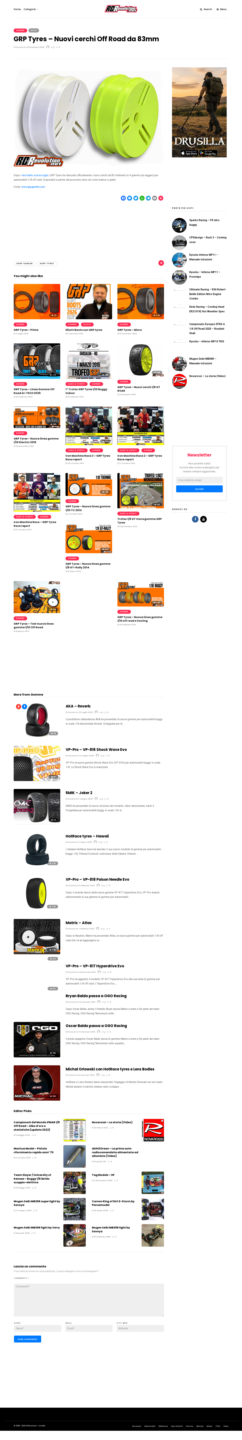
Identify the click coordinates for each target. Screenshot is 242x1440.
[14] (37, 823)
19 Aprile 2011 (99, 1161)
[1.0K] (140, 605)
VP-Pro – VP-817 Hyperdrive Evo (95, 966)
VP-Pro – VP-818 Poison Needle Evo (97, 879)
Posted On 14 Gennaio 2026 (81, 1002)
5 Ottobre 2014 (23, 1157)
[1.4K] (37, 910)
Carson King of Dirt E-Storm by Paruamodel (113, 1203)
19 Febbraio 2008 (101, 1236)
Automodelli (150, 1426)
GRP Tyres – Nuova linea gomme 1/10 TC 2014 (88, 508)
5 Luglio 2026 (21, 333)
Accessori (136, 1426)
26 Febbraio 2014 (127, 624)
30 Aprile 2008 (100, 1210)
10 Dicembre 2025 (128, 333)
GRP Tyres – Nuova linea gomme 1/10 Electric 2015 (36, 440)
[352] (37, 1099)
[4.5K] (140, 318)
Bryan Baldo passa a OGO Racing (96, 995)
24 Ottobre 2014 (75, 463)
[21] (37, 780)
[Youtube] (203, 519)
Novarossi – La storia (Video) (112, 1122)
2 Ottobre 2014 (74, 514)
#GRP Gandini (24, 263)
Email (68, 1323)
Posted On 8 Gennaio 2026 (80, 1075)
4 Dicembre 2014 (127, 394)
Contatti (42, 1426)
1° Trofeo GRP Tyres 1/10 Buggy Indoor (86, 391)
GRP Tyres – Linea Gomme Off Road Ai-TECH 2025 (34, 391)
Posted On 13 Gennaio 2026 (81, 1032)
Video (226, 1426)
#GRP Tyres (47, 263)
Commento (21, 1278)
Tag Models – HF (103, 1175)
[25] (37, 318)
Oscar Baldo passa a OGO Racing (96, 1025)
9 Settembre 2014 (128, 526)
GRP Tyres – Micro (129, 330)
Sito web (122, 1323)
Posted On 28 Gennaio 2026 (81, 972)
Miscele (199, 1426)
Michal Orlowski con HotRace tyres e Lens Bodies (110, 1069)
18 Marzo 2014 (22, 631)
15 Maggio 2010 (22, 1187)
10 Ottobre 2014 (23, 529)
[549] (89, 377)
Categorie (30, 9)
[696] (37, 612)
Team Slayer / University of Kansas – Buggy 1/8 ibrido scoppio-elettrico (32, 1178)
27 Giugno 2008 (23, 1210)
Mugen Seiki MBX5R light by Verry (37, 1227)
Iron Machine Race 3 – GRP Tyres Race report (88, 457)
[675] (89, 552)
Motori (209, 1426)
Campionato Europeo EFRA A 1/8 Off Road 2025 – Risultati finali (207, 329)
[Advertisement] (89, 228)
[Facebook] (195, 519)
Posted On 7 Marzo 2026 (79, 842)
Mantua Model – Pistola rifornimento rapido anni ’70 (34, 1150)
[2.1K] (37, 377)
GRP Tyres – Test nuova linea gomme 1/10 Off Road (34, 625)
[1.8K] (37, 953)
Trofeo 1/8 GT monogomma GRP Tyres (139, 520)
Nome (17, 1323)
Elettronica (163, 1426)
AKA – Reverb (78, 706)
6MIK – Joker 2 (79, 792)
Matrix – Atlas (79, 922)
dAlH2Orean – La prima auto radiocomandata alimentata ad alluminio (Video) (115, 1152)
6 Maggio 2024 (22, 1135)
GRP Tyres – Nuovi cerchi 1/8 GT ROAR (138, 389)
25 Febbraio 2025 (24, 396)
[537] (89, 444)
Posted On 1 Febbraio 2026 (80, 928)
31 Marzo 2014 (74, 571)
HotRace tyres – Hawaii (87, 836)
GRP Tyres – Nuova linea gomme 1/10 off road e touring (139, 619)
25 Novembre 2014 (24, 446)
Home (17, 9)
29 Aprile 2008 (22, 1233)
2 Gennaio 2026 (75, 333)
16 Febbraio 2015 (75, 396)
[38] (37, 736)
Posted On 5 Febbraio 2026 (81, 885)
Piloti (87, 324)
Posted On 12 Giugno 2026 (80, 755)
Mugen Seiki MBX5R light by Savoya (111, 1229)
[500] (37, 427)
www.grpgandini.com (33, 186)
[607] (37, 510)
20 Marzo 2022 (100, 1127)
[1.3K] (89, 318)
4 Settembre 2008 (102, 1180)
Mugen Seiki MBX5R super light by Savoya (37, 1203)
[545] (140, 444)
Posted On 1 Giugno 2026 (80, 799)
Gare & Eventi (76, 384)
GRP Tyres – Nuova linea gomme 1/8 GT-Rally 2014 (88, 565)
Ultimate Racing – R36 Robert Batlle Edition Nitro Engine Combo (207, 294)
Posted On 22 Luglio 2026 (80, 712)
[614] (140, 507)
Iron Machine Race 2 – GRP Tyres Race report (139, 457)
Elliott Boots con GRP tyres (84, 330)
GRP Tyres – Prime (26, 330)
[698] (140, 375)
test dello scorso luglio (35, 175)
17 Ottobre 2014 (127, 463)
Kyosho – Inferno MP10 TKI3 (206, 341)
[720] (89, 495)
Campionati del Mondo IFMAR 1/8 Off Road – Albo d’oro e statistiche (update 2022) (37, 1126)
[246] (37, 1056)
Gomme (20, 30)
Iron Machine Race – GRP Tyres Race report (35, 524)
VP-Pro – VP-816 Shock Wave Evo (96, 749)
